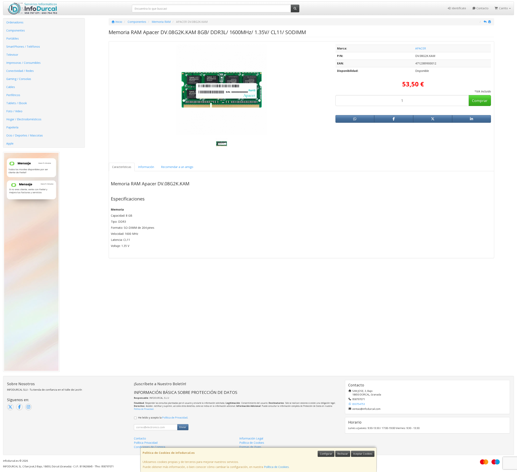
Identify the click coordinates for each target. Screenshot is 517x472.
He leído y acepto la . (163, 417)
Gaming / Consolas (18, 79)
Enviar (182, 427)
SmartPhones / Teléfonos (23, 46)
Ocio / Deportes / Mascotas (24, 135)
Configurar (326, 453)
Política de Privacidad (143, 409)
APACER (420, 48)
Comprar (480, 100)
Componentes (15, 30)
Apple (10, 143)
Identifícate (458, 8)
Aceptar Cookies (362, 453)
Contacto (482, 8)
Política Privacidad (146, 443)
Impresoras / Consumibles (23, 63)
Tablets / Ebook (16, 103)
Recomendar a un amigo (177, 167)
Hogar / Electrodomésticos (23, 119)
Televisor (12, 55)
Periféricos (13, 95)
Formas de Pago (250, 447)
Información (146, 167)
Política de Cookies (276, 467)
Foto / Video (14, 111)
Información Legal (251, 438)
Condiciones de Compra (149, 447)
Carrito (503, 8)
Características (121, 167)
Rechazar (342, 453)
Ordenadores (14, 22)
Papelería (12, 127)
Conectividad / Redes (20, 71)
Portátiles (12, 38)
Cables (10, 87)
